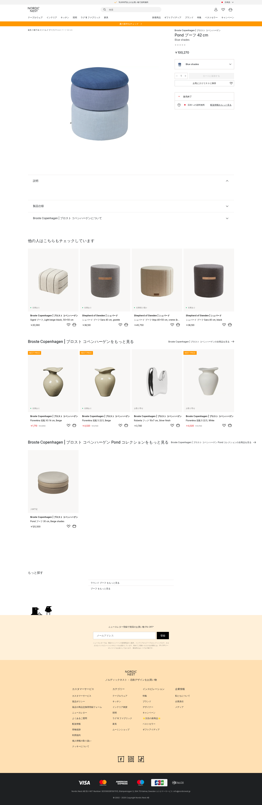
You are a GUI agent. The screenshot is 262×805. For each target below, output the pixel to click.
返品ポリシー (78, 701)
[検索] (104, 9)
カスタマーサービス (81, 695)
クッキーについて (80, 746)
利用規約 (76, 735)
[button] (180, 45)
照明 (75, 17)
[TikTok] (141, 758)
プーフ (51, 30)
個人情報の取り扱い (81, 740)
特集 (199, 17)
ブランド (189, 17)
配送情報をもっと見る (221, 105)
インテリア (51, 17)
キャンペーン (227, 17)
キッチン (65, 17)
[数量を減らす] (177, 76)
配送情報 (76, 724)
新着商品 (156, 17)
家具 (106, 17)
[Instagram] (131, 758)
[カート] (230, 9)
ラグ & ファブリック (90, 17)
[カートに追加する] (74, 324)
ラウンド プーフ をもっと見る (105, 582)
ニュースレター (79, 712)
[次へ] (163, 95)
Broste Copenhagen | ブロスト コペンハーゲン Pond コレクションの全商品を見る (211, 442)
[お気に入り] (223, 9)
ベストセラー (211, 17)
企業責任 (179, 701)
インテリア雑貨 (120, 707)
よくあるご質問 (79, 718)
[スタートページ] (33, 9)
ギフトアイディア (172, 17)
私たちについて (182, 695)
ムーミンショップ (121, 729)
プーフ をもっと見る (100, 588)
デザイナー (148, 707)
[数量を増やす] (185, 76)
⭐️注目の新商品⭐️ (152, 718)
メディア (179, 707)
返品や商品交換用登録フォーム (87, 707)
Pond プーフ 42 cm (64, 30)
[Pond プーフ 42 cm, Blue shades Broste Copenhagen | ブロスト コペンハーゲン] (101, 94)
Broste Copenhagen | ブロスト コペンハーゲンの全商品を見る (199, 341)
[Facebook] (121, 758)
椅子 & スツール (40, 30)
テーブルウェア (35, 17)
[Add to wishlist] (68, 325)
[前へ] (38, 95)
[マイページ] (216, 9)
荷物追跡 (76, 729)
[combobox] (227, 2)
